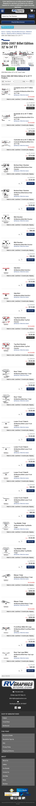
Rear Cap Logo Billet (21, 652)
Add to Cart (30, 388)
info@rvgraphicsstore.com (19, 698)
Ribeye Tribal (18, 575)
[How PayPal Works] (22, 790)
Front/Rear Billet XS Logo (23, 627)
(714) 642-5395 (18, 692)
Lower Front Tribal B (21, 472)
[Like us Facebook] (16, 708)
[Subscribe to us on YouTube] (19, 708)
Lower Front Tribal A (21, 421)
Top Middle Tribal (20, 523)
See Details (30, 364)
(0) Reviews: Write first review (21, 350)
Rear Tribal (18, 371)
